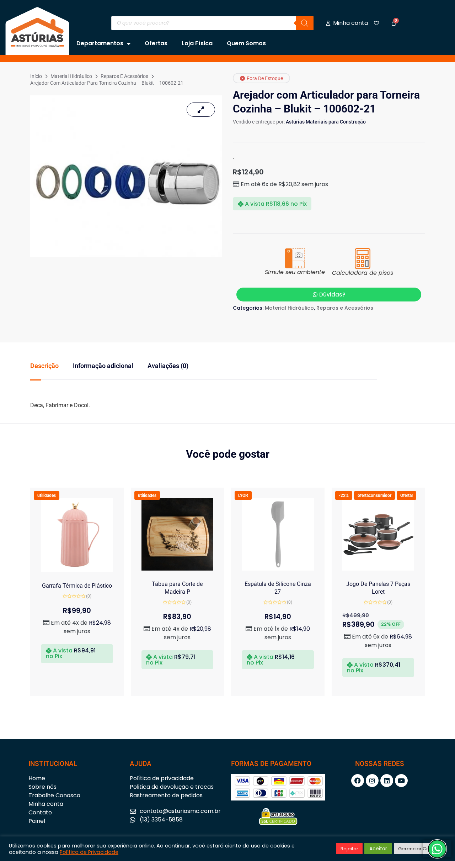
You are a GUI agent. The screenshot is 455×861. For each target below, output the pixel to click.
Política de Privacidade (89, 852)
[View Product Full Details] (77, 570)
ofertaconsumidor (374, 495)
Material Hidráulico (71, 76)
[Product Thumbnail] (201, 110)
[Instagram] (372, 780)
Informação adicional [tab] (103, 365)
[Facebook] (357, 780)
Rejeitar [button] (349, 848)
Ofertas (156, 43)
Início (36, 76)
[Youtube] (401, 780)
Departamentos (99, 43)
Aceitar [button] (378, 848)
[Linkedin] (386, 780)
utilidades (46, 495)
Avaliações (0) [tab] (168, 365)
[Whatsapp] (437, 848)
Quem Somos (246, 43)
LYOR (243, 495)
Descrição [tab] (44, 365)
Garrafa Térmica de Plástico (77, 585)
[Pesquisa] (305, 23)
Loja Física (197, 43)
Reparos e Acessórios (124, 76)
